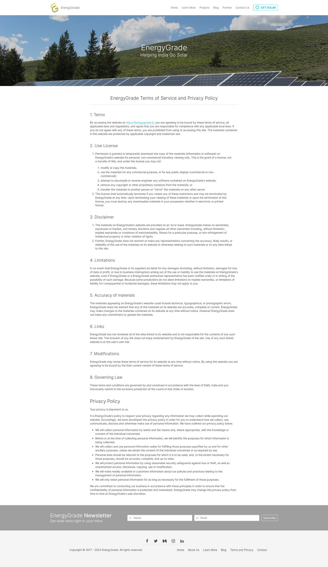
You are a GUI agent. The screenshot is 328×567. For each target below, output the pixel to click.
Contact (262, 549)
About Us (193, 549)
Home (174, 7)
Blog (216, 7)
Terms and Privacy (241, 549)
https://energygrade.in (139, 122)
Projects (204, 7)
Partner (227, 7)
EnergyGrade (70, 8)
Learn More (189, 7)
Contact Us (242, 7)
